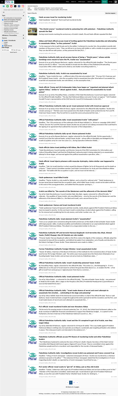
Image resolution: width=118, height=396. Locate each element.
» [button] (77, 382)
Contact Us (97, 1)
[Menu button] (2, 2)
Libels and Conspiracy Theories (12, 20)
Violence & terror (8, 23)
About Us (73, 1)
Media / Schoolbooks (10, 40)
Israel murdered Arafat (57, 8)
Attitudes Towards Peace (10, 31)
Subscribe (89, 1)
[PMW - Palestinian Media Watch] (9, 2)
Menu (67, 1)
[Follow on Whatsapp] (7, 6)
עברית (110, 2)
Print (47, 10)
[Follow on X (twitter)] (15, 6)
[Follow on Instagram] (23, 6)
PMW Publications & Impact (11, 33)
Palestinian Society (9, 30)
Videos (5, 44)
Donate (104, 1)
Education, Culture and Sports (11, 25)
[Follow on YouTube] (11, 6)
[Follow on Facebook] (19, 6)
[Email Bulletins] (4, 6)
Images (6, 42)
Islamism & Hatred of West (11, 28)
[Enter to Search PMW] (115, 2)
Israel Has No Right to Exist (11, 21)
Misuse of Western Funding (11, 26)
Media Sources (8, 46)
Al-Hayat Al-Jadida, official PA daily (58, 10)
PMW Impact (81, 1)
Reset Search (13, 52)
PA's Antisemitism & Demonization (13, 18)
